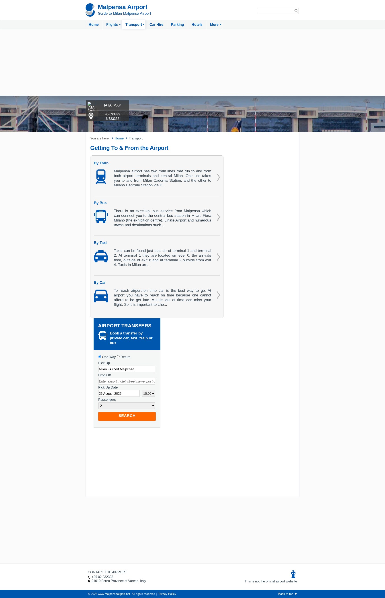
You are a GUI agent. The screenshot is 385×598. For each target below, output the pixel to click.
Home (94, 24)
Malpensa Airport (122, 7)
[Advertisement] (192, 62)
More (214, 24)
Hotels (197, 24)
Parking (177, 24)
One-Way (108, 357)
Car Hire (156, 24)
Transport (133, 24)
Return (125, 357)
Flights (112, 24)
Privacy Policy (167, 594)
